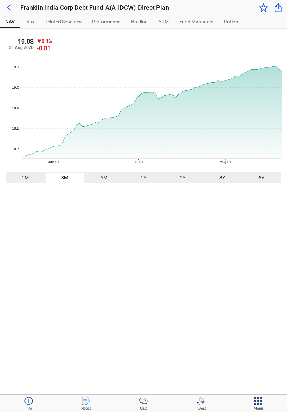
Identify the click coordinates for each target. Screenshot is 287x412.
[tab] (10, 21)
